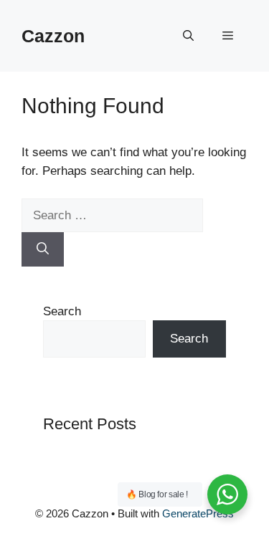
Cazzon (53, 36)
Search (62, 311)
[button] (188, 35)
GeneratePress (198, 513)
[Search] (43, 249)
